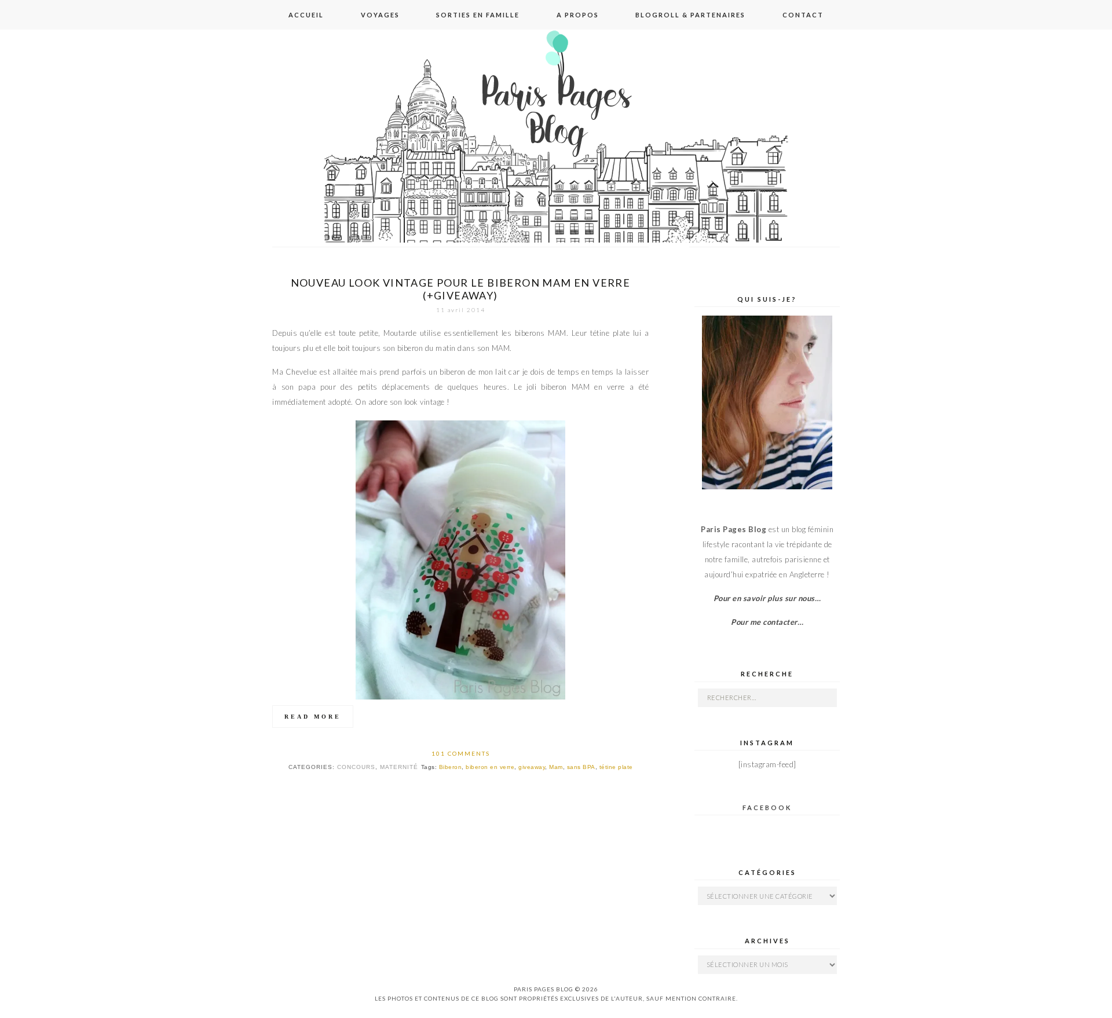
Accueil (306, 15)
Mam (556, 767)
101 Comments (460, 753)
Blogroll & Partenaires (690, 15)
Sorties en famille (478, 15)
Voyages (380, 15)
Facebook (767, 807)
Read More (312, 716)
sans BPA (581, 767)
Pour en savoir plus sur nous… (767, 598)
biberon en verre (490, 767)
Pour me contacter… (767, 622)
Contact (803, 15)
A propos (578, 15)
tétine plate (616, 767)
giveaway (531, 767)
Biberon (450, 767)
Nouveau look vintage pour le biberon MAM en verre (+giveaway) (461, 289)
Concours (356, 767)
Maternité (399, 767)
